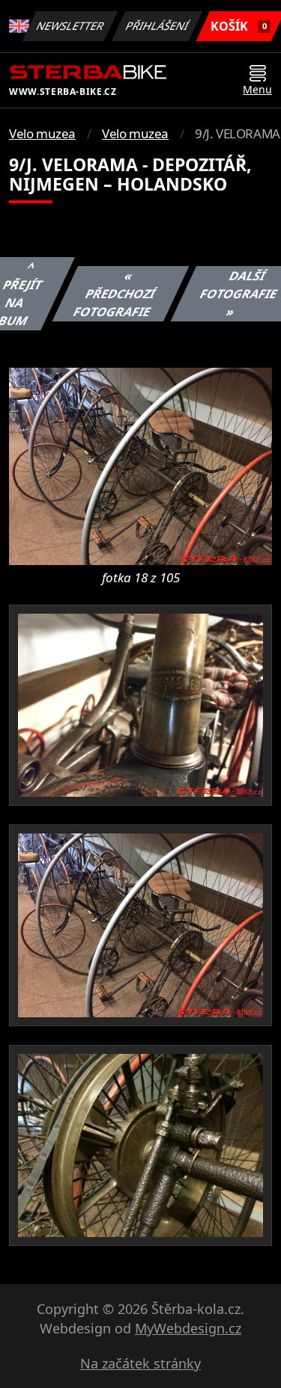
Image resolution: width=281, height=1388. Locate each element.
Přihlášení (157, 26)
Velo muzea (42, 133)
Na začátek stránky (140, 1363)
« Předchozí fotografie (114, 294)
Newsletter (70, 26)
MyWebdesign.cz (188, 1328)
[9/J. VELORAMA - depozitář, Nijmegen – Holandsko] (140, 465)
